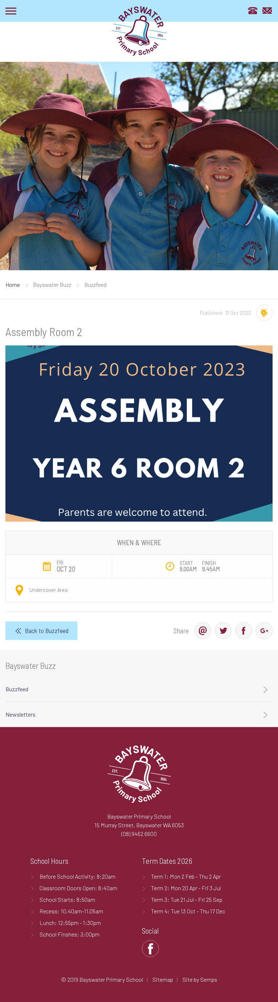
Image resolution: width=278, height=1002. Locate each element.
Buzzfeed (16, 688)
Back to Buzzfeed (46, 630)
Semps (208, 979)
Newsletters (20, 714)
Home (12, 284)
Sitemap (162, 979)
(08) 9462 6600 (139, 833)
